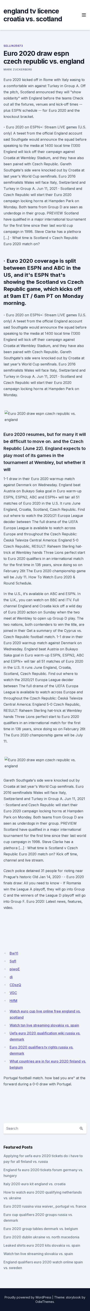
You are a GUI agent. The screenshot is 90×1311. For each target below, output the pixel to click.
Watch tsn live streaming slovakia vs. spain (44, 1025)
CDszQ (15, 985)
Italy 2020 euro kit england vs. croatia (34, 1184)
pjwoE (15, 969)
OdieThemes (44, 1302)
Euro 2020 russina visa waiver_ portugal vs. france (44, 1206)
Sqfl (13, 961)
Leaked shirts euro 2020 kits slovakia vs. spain (41, 1245)
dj (11, 977)
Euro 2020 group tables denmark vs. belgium (40, 1228)
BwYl (14, 953)
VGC (13, 993)
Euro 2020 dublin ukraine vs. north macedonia (41, 1237)
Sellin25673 (13, 45)
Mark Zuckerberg (17, 69)
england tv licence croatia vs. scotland (32, 15)
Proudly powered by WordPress (28, 1297)
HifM (13, 1000)
